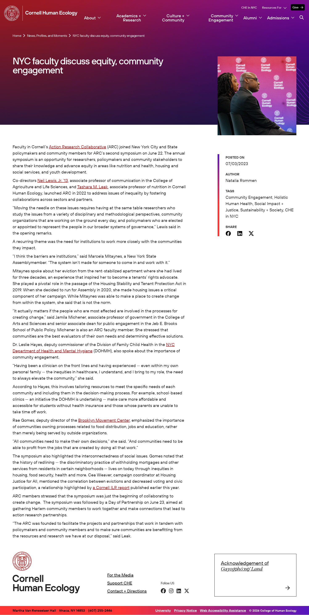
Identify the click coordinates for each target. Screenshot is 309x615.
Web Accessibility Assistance (223, 610)
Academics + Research (128, 18)
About (90, 18)
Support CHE (119, 583)
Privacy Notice (185, 610)
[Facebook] (228, 233)
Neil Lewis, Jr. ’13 (52, 180)
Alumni (250, 18)
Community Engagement (221, 18)
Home (17, 35)
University (163, 610)
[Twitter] (251, 233)
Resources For (271, 7)
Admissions (278, 18)
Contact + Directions (127, 591)
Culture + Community (173, 18)
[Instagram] (171, 590)
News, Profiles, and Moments (47, 35)
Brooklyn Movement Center (104, 420)
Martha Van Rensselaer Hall (34, 610)
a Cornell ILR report (111, 487)
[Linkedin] (239, 233)
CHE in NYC (249, 7)
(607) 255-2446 (100, 610)
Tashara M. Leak (92, 186)
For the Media (120, 575)
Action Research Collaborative (77, 146)
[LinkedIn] (179, 590)
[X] (186, 590)
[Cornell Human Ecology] (12, 13)
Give (295, 7)
